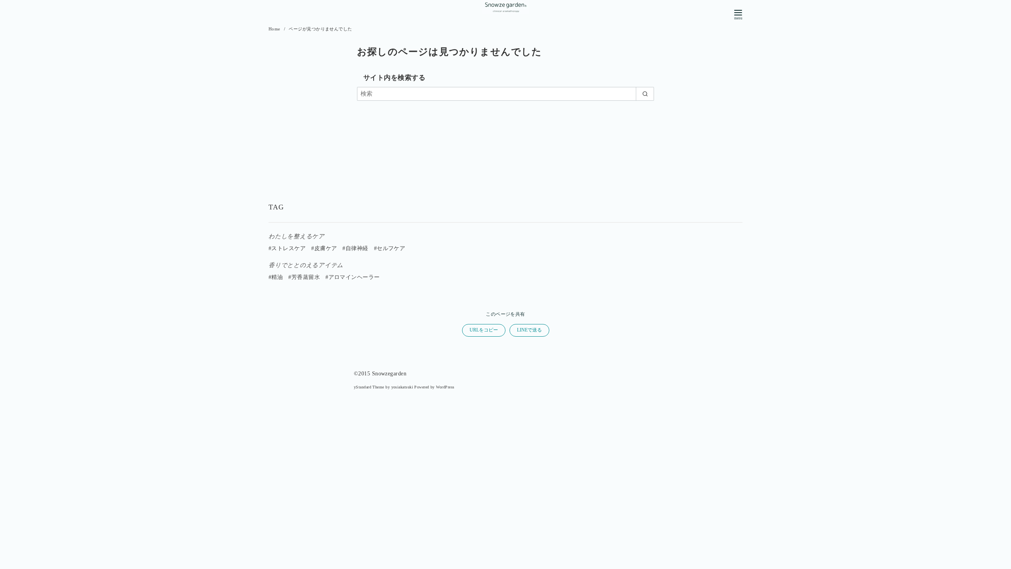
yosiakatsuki (402, 387)
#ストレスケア (287, 248)
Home (275, 28)
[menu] (738, 14)
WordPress (445, 387)
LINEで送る (529, 330)
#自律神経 (355, 248)
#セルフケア (390, 248)
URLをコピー (484, 330)
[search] (645, 94)
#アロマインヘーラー (352, 277)
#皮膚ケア (324, 248)
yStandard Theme (369, 387)
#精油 (276, 277)
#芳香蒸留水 (304, 277)
